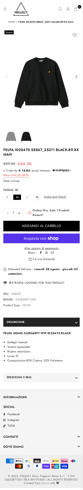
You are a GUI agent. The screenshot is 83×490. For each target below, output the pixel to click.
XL (37, 197)
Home (11, 22)
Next (76, 77)
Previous (6, 77)
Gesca (45, 483)
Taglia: (10, 190)
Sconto (9, 32)
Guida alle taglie (55, 197)
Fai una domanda (43, 259)
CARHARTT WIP (26, 299)
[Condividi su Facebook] (41, 253)
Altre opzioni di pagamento (41, 248)
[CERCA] (60, 9)
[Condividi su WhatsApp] (46, 253)
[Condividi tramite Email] (52, 253)
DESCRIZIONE (16, 322)
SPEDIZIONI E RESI (19, 377)
